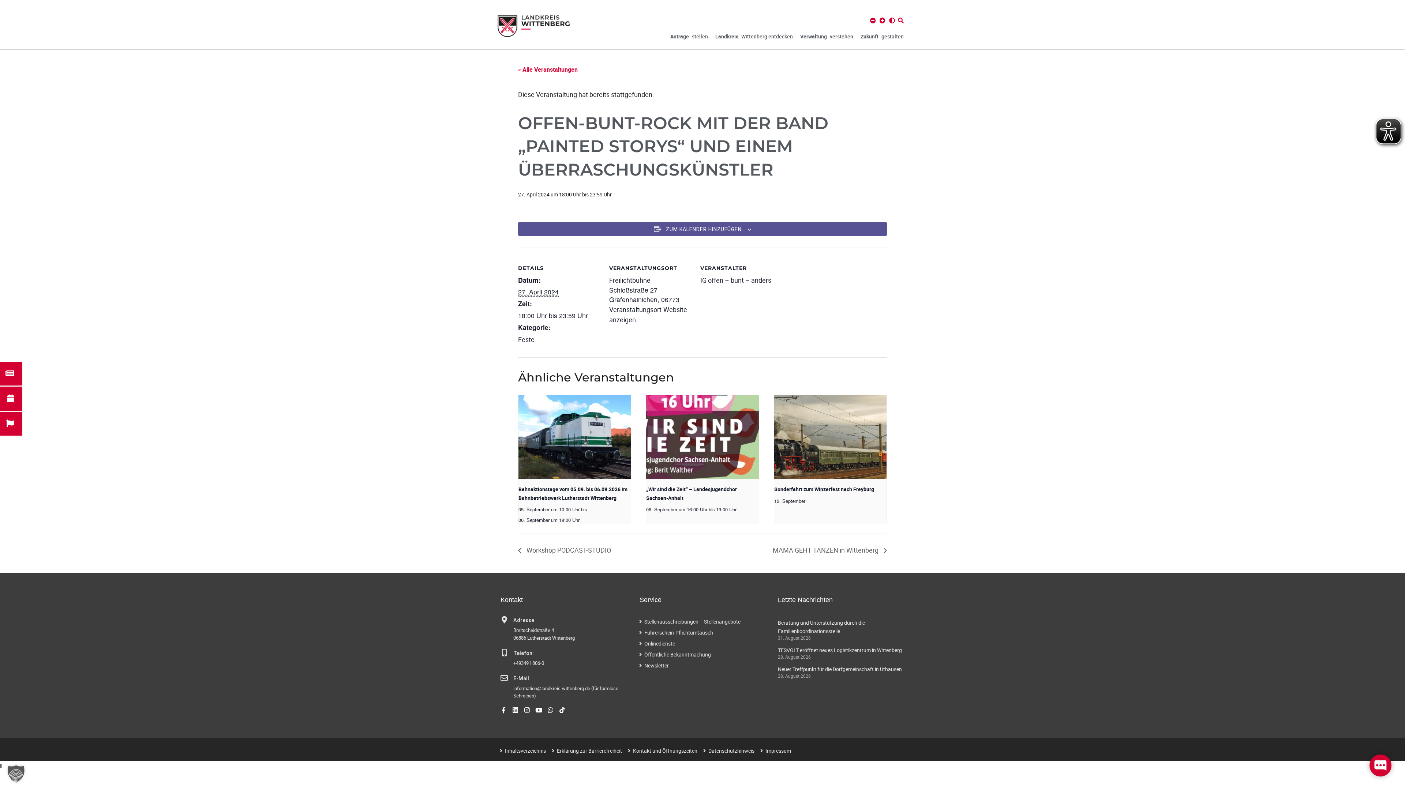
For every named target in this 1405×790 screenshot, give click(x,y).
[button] (16, 774)
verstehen (826, 36)
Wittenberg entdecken (754, 36)
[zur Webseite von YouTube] (539, 710)
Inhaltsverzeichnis (525, 750)
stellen (689, 36)
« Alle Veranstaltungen (548, 69)
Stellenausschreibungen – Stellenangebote (692, 621)
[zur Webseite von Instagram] (527, 710)
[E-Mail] (504, 678)
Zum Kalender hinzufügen (704, 229)
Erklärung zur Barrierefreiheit (589, 750)
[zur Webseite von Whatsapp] (550, 710)
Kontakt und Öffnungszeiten (665, 750)
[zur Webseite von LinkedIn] (515, 710)
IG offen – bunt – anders (735, 280)
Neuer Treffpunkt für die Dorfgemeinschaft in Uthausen (840, 669)
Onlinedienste (659, 643)
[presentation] (574, 437)
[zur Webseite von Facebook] (504, 710)
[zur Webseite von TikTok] (562, 710)
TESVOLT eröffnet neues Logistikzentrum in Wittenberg (840, 650)
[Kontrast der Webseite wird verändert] (892, 20)
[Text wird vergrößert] (882, 20)
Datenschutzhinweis (731, 750)
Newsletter (656, 665)
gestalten (882, 36)
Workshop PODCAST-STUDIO (568, 550)
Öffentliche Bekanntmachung (677, 654)
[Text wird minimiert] (873, 20)
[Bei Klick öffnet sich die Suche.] (901, 20)
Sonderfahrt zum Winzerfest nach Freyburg (824, 489)
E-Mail (521, 679)
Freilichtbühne (630, 280)
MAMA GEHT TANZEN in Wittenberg (826, 550)
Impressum (778, 750)
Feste (526, 339)
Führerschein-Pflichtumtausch (678, 632)
